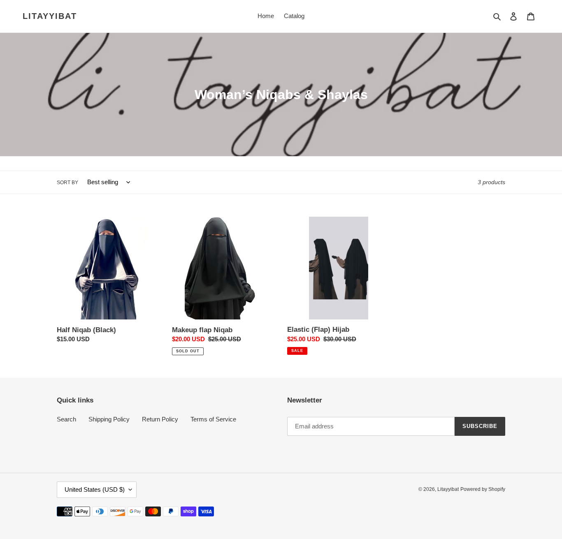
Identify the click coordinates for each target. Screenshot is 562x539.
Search (66, 419)
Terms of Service (213, 419)
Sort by (67, 182)
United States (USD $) (95, 489)
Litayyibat (50, 16)
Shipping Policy (109, 419)
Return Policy (160, 419)
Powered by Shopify (482, 489)
